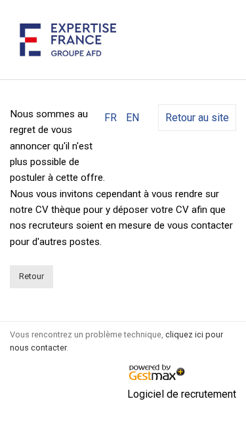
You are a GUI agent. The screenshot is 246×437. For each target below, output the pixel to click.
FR (110, 117)
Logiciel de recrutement (181, 394)
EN (132, 117)
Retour (31, 276)
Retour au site (197, 117)
